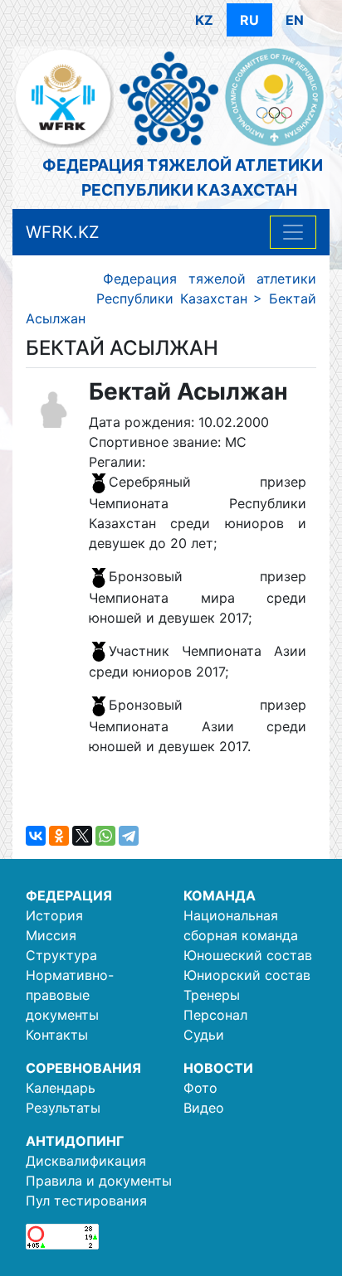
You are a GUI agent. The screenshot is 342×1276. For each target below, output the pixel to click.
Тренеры (211, 995)
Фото (200, 1088)
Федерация (69, 895)
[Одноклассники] (59, 836)
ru (249, 20)
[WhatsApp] (105, 836)
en (295, 20)
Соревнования (83, 1068)
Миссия (51, 935)
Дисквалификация (86, 1160)
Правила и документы (99, 1180)
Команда (219, 895)
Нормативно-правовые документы (70, 995)
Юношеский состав (247, 955)
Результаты (63, 1107)
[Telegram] (129, 836)
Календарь (60, 1088)
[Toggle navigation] (293, 232)
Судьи (203, 1034)
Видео (203, 1107)
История (54, 915)
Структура (61, 955)
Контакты (57, 1034)
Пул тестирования (86, 1200)
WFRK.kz (63, 232)
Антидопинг (75, 1141)
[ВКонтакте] (36, 836)
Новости (218, 1068)
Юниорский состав (246, 975)
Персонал (215, 1015)
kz (204, 20)
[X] (82, 836)
